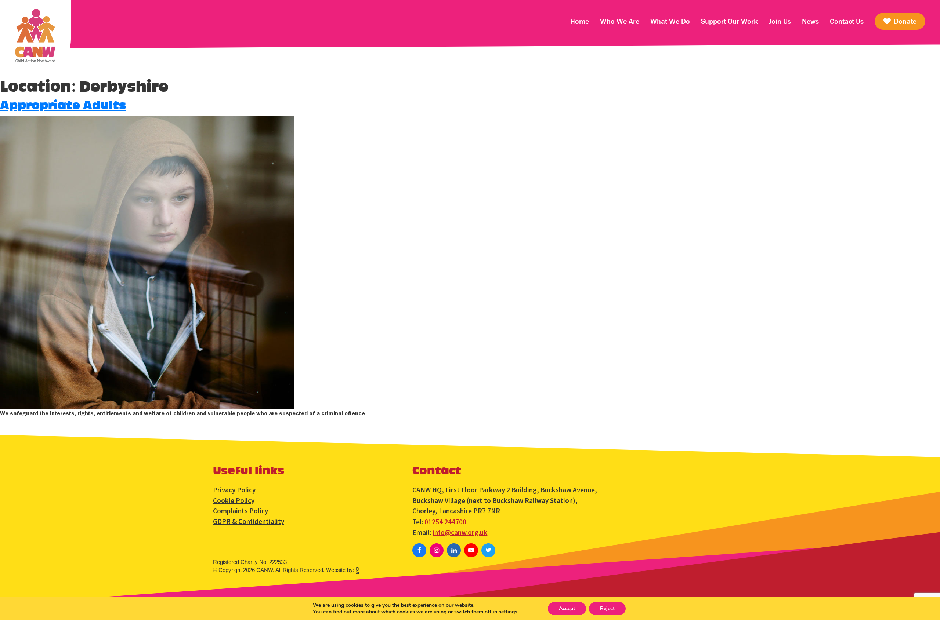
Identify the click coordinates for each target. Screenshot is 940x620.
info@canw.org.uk (460, 532)
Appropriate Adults (63, 105)
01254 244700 (445, 521)
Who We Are (619, 21)
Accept (567, 608)
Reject (607, 608)
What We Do (670, 21)
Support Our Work (729, 21)
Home (579, 21)
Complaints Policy (240, 510)
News (810, 21)
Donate (904, 21)
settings (508, 612)
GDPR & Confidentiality (248, 521)
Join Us (780, 21)
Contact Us (847, 21)
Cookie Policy (233, 500)
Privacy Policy (234, 489)
